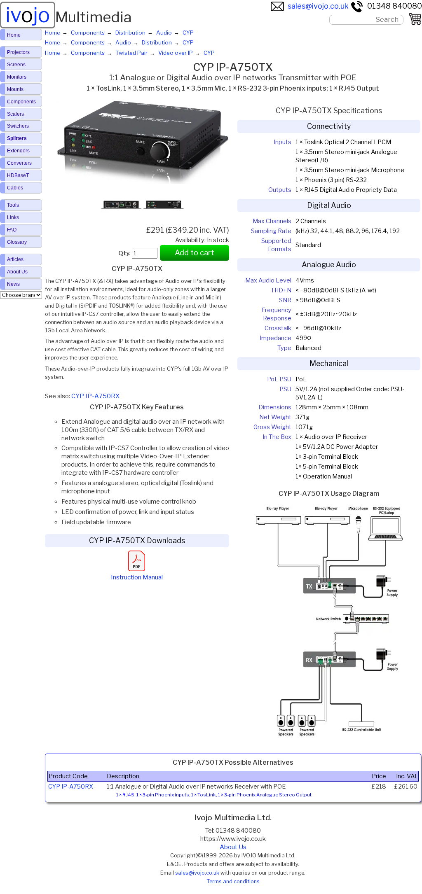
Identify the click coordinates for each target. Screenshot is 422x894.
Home (14, 35)
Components (21, 102)
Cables (15, 188)
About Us (233, 847)
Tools (13, 205)
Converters (19, 163)
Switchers (18, 126)
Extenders (18, 151)
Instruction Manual (137, 577)
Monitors (16, 77)
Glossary (17, 242)
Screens (16, 65)
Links (13, 217)
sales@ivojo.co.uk (318, 6)
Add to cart (194, 252)
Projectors (18, 52)
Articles (15, 259)
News (13, 284)
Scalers (15, 114)
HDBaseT (18, 175)
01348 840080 (394, 6)
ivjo (27, 14)
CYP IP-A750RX (95, 396)
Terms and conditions (233, 881)
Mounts (15, 89)
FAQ (11, 230)
